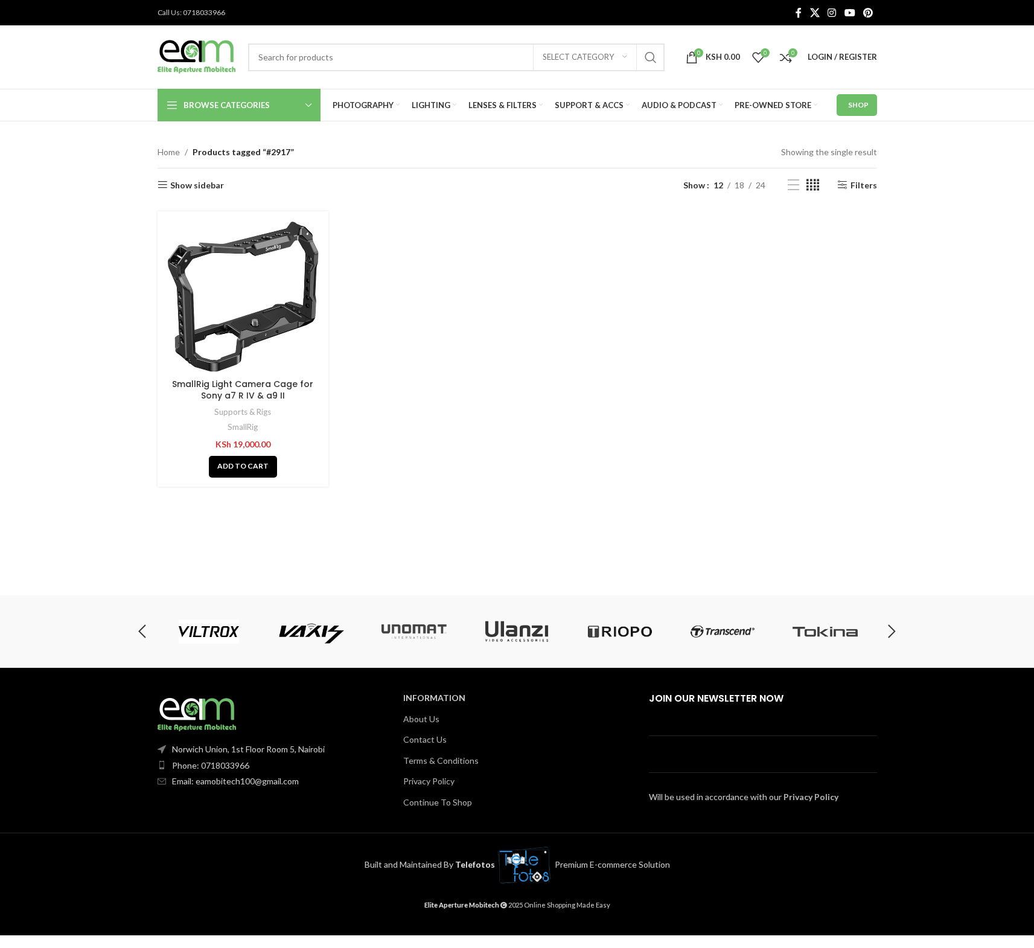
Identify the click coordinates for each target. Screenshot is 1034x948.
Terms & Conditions (441, 760)
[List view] (793, 185)
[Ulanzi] (516, 631)
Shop (858, 104)
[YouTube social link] (849, 13)
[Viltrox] (208, 631)
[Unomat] (414, 631)
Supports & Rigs (242, 412)
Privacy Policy (429, 781)
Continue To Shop (437, 802)
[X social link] (814, 13)
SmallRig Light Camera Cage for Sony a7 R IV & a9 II (242, 390)
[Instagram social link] (832, 13)
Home (169, 152)
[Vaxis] (311, 631)
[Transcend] (722, 631)
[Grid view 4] (812, 185)
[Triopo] (620, 631)
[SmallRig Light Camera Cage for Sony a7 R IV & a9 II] (243, 296)
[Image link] (197, 713)
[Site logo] (197, 56)
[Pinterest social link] (867, 13)
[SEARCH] (651, 57)
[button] (243, 467)
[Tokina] (825, 631)
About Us (421, 719)
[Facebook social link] (798, 13)
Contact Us (425, 739)
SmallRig (243, 427)
